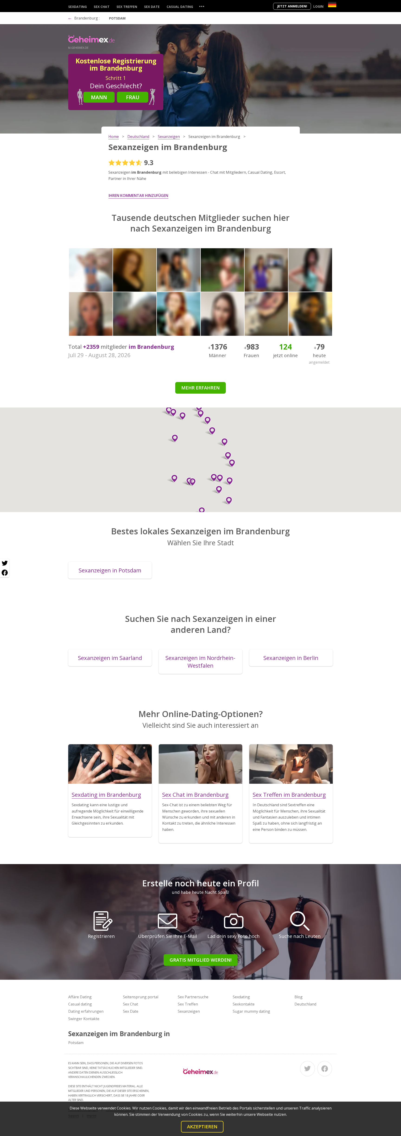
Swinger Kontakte (83, 1018)
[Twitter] (307, 1068)
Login (318, 6)
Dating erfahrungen (85, 1011)
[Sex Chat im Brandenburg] (200, 764)
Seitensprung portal (140, 996)
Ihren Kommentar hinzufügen (138, 195)
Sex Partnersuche (193, 996)
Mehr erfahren (200, 388)
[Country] (332, 4)
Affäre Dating (80, 996)
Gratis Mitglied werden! (201, 960)
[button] (217, 490)
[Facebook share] (4, 572)
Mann (99, 97)
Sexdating (77, 6)
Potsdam (117, 18)
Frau (132, 97)
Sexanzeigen (189, 1011)
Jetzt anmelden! (292, 6)
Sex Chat (102, 6)
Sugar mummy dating (251, 1011)
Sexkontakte (244, 1004)
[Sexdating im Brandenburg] (110, 764)
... (201, 6)
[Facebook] (324, 1068)
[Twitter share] (4, 563)
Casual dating (180, 6)
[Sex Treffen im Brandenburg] (291, 764)
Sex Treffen (126, 6)
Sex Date (152, 6)
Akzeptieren (202, 1126)
